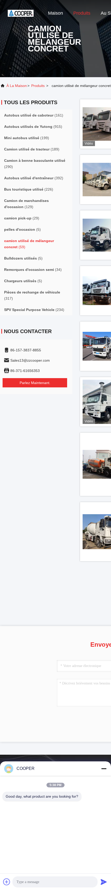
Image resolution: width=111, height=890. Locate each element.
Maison (55, 13)
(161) (33, 115)
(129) (26, 204)
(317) (32, 295)
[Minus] (104, 769)
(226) (28, 189)
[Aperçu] (21, 13)
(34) (33, 270)
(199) (26, 138)
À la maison (16, 86)
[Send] (104, 881)
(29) (21, 218)
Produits (81, 13)
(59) (29, 244)
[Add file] (6, 881)
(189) (31, 149)
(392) (33, 178)
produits (38, 86)
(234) (34, 310)
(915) (33, 126)
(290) (34, 163)
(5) (22, 229)
